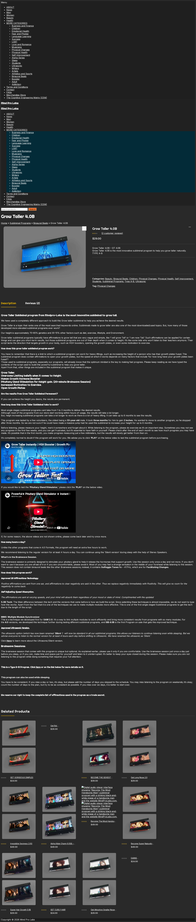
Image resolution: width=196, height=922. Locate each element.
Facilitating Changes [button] (157, 567)
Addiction (16, 84)
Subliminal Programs (20, 223)
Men (8, 12)
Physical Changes (21, 49)
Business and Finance (23, 25)
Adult (14, 81)
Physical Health (19, 52)
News (9, 10)
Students (16, 63)
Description (8, 303)
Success (16, 39)
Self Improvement (21, 55)
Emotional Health (20, 31)
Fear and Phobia (20, 33)
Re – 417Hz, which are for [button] (133, 567)
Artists (15, 71)
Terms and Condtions (17, 87)
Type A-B (129, 281)
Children (16, 28)
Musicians (17, 47)
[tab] (11, 304)
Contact (10, 89)
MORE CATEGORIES (16, 23)
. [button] (168, 567)
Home (4, 223)
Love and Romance (21, 44)
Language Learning (21, 36)
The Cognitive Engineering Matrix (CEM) (26, 97)
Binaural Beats (19, 76)
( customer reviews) (112, 233)
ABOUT (10, 7)
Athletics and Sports (22, 73)
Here (38, 667)
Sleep (14, 60)
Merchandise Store (16, 95)
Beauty (9, 17)
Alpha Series (18, 57)
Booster (16, 79)
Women (10, 15)
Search (32, 209)
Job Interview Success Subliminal (193, 225)
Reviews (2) (32, 303)
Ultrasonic (17, 65)
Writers (15, 68)
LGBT (14, 41)
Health (9, 20)
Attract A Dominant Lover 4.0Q (189, 225)
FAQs (9, 92)
